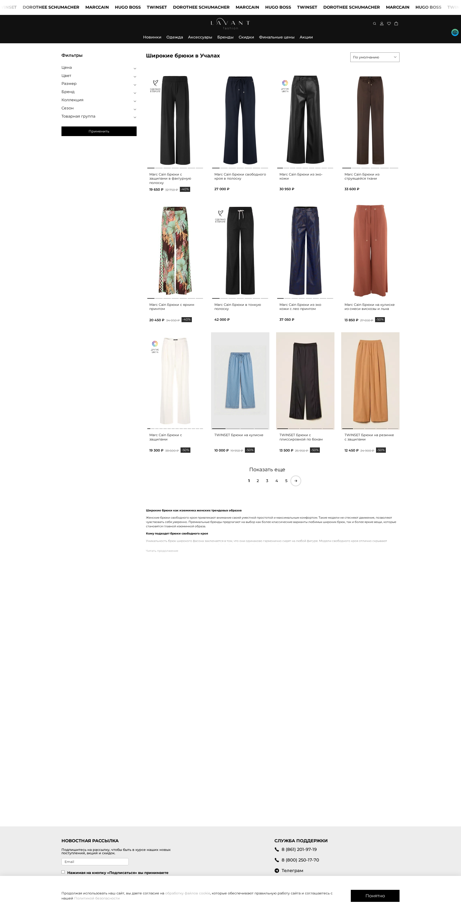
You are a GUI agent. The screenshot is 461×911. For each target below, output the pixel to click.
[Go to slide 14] (201, 427)
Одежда (174, 37)
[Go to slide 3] (167, 167)
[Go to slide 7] (199, 167)
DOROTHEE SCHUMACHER (31, 7)
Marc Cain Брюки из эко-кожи (300, 176)
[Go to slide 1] (151, 167)
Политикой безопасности (97, 898)
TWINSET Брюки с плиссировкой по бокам (301, 437)
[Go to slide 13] (197, 427)
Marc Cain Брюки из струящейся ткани (362, 176)
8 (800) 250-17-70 (300, 860)
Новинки (152, 37)
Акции (306, 37)
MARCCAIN (77, 7)
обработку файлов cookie (187, 893)
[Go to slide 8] (177, 427)
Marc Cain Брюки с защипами (165, 437)
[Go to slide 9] (181, 427)
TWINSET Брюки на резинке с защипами (369, 437)
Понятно (375, 895)
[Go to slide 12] (193, 427)
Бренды (225, 37)
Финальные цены (277, 37)
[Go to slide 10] (185, 427)
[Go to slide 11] (189, 427)
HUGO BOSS (108, 7)
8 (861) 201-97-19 (299, 849)
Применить (99, 131)
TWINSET (137, 7)
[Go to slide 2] (159, 167)
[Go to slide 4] (175, 167)
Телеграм (292, 870)
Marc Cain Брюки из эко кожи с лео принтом (300, 306)
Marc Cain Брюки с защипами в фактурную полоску (170, 178)
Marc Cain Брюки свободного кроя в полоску (240, 176)
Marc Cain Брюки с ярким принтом (171, 306)
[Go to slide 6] (191, 167)
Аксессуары (200, 37)
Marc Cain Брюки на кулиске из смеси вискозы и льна (370, 306)
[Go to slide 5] (183, 167)
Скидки (246, 37)
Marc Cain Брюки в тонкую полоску (237, 306)
